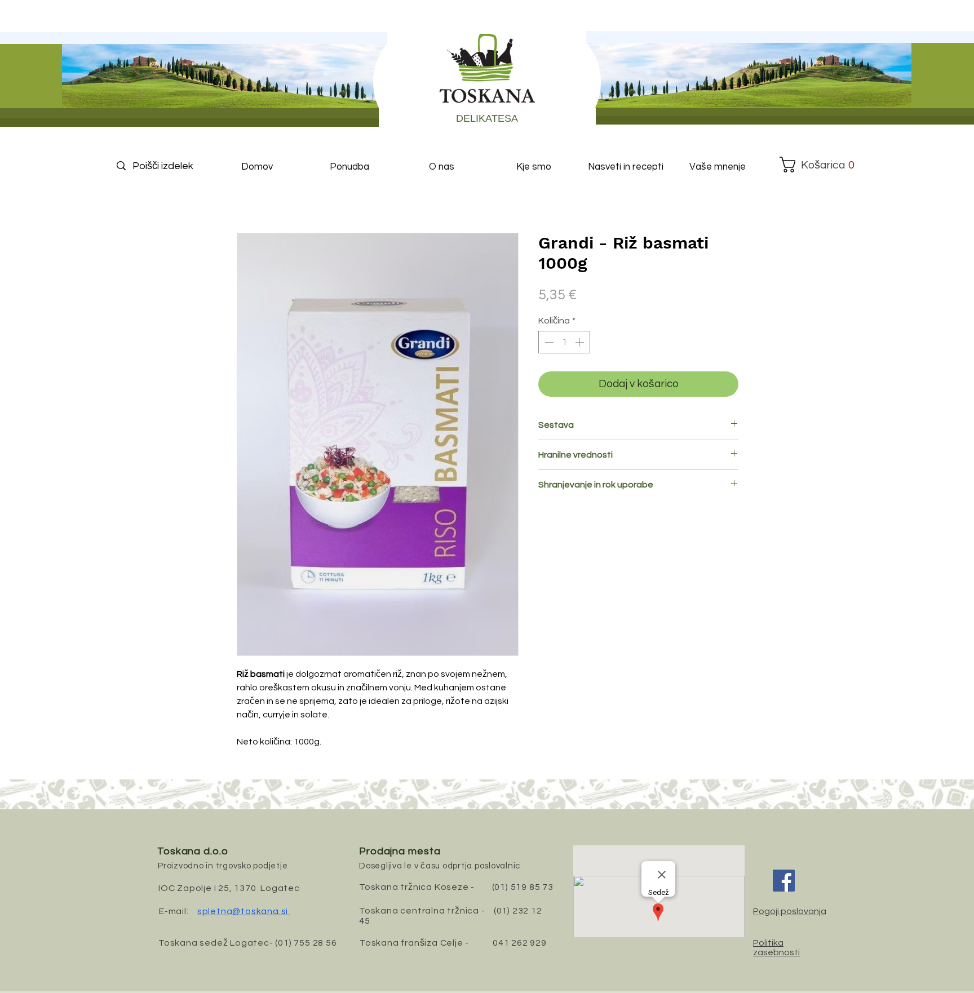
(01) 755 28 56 (306, 942)
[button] (818, 164)
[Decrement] (548, 342)
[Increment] (580, 342)
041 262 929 (520, 942)
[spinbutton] (564, 342)
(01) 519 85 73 (523, 887)
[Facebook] (784, 881)
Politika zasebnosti (776, 947)
